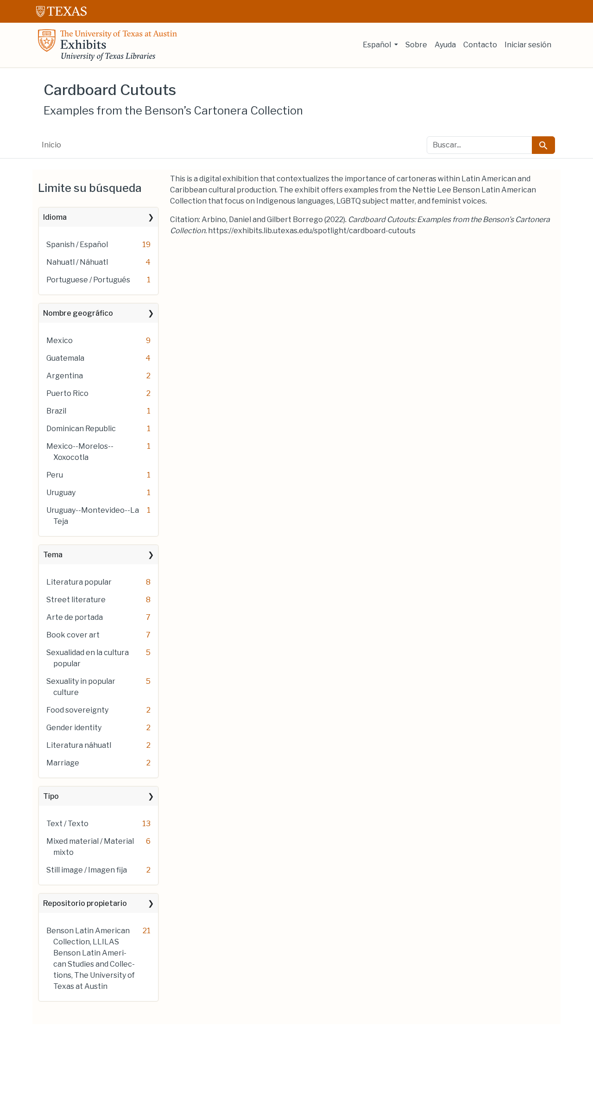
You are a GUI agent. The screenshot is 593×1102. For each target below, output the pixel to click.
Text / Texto (67, 823)
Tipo (51, 796)
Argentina (64, 375)
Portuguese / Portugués (88, 279)
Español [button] (377, 44)
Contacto (480, 44)
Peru (54, 475)
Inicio (51, 144)
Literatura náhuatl (78, 745)
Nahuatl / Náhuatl (77, 262)
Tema (53, 554)
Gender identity (73, 727)
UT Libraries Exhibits (107, 45)
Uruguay (61, 492)
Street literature (76, 599)
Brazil (56, 411)
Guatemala (65, 358)
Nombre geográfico (78, 313)
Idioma (55, 217)
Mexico (59, 340)
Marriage (62, 762)
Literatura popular (79, 582)
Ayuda (445, 44)
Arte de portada (74, 617)
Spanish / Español (77, 244)
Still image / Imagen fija (86, 870)
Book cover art (73, 635)
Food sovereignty (77, 710)
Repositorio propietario (85, 903)
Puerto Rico (67, 393)
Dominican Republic (81, 428)
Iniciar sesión (528, 44)
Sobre (416, 44)
